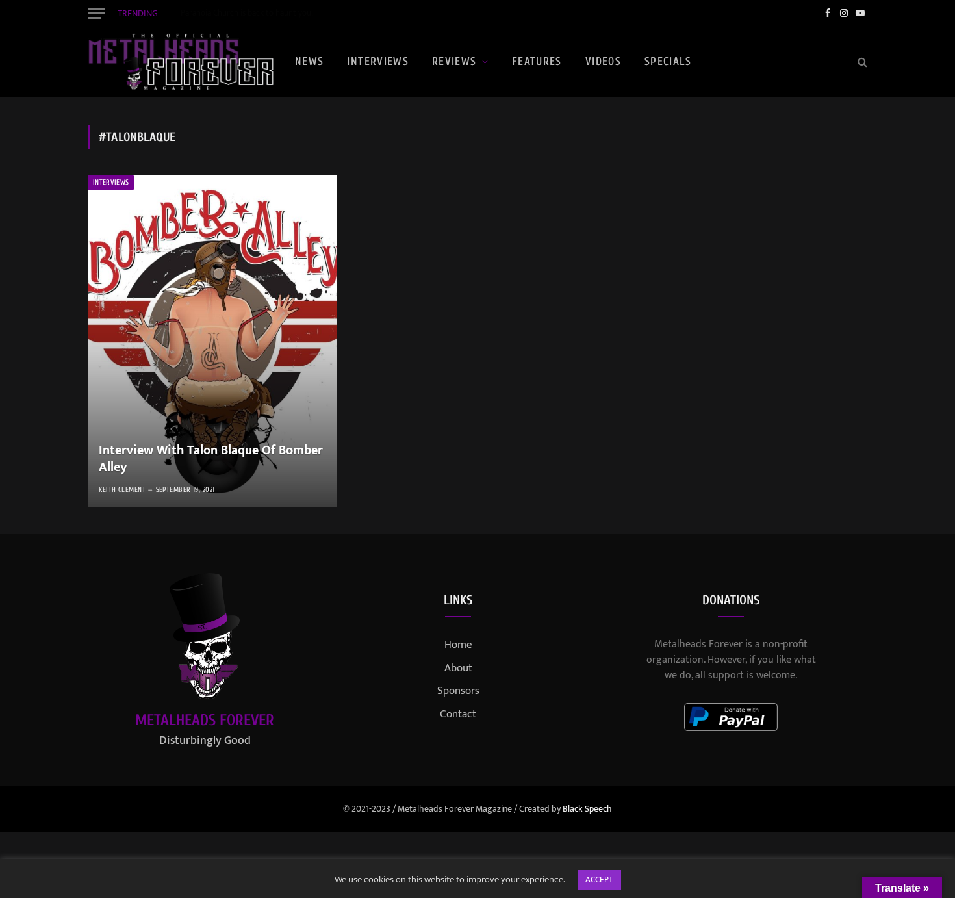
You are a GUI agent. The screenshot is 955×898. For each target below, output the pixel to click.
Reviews (454, 61)
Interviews (378, 61)
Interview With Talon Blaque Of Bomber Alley (211, 459)
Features (537, 61)
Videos (603, 61)
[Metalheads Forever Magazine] (181, 61)
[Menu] (96, 13)
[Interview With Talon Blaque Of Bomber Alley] (212, 341)
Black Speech (587, 808)
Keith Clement (122, 489)
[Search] (861, 62)
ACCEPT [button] (599, 880)
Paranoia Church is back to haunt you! (247, 13)
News (309, 61)
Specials (667, 61)
